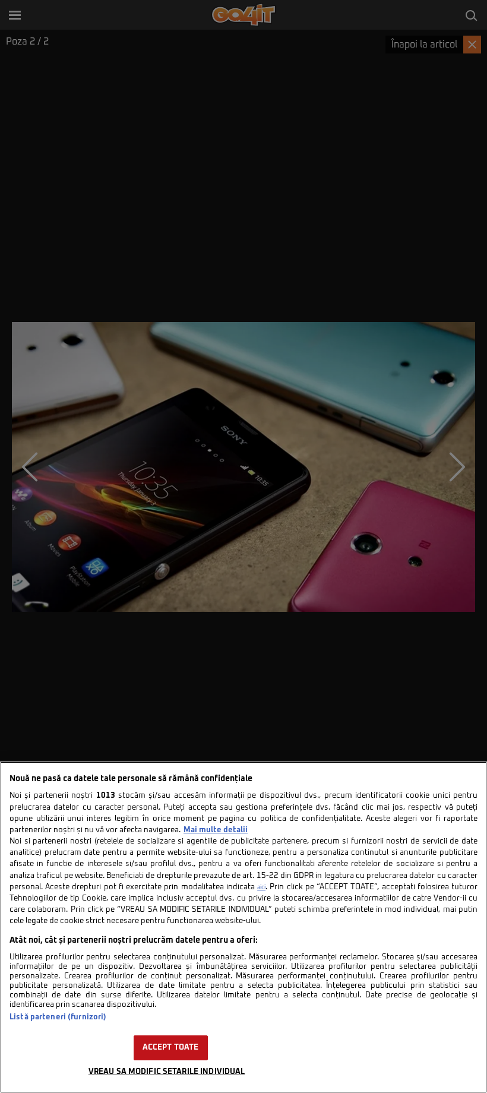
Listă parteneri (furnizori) (58, 1017)
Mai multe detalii (216, 830)
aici (261, 887)
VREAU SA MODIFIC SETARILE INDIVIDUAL (166, 1072)
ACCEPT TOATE (171, 1047)
